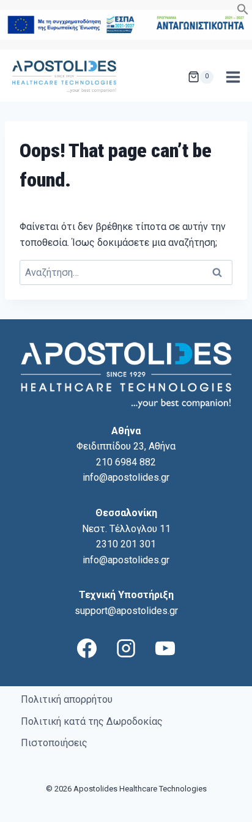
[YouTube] (165, 648)
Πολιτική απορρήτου (67, 699)
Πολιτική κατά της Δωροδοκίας (92, 721)
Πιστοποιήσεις (54, 743)
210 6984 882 (126, 462)
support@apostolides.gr (126, 610)
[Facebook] (86, 648)
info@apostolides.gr (126, 477)
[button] (243, 12)
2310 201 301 (126, 544)
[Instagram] (126, 648)
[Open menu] (233, 76)
